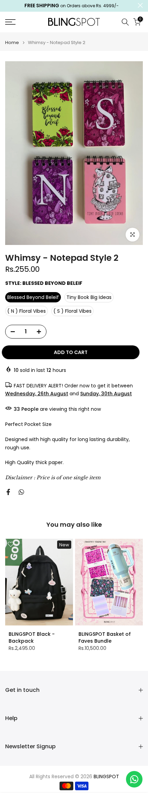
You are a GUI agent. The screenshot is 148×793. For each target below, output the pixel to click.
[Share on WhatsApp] (21, 492)
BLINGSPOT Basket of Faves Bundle (104, 637)
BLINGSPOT (106, 776)
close (140, 5)
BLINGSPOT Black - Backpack (32, 637)
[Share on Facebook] (8, 492)
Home (12, 42)
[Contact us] (134, 779)
